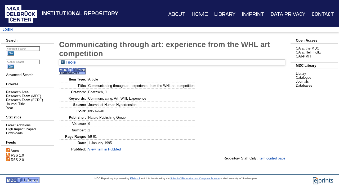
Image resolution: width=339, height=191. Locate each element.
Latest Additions (18, 125)
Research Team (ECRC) (24, 100)
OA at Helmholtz (308, 52)
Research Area (17, 92)
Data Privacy (288, 14)
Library (224, 14)
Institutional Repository (80, 13)
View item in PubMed (104, 149)
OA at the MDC (307, 48)
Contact (323, 14)
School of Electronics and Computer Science (195, 178)
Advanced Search (19, 75)
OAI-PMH (303, 56)
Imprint (253, 14)
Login (8, 29)
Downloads (14, 133)
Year (9, 108)
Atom (15, 151)
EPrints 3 (135, 178)
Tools (70, 62)
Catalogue (303, 77)
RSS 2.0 (17, 160)
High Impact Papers (21, 129)
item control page (272, 158)
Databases (304, 85)
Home (200, 14)
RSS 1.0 (17, 155)
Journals (302, 81)
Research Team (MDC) (23, 96)
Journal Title (15, 104)
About (176, 14)
